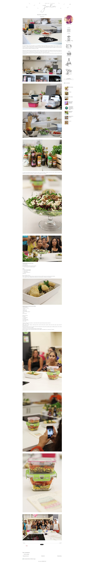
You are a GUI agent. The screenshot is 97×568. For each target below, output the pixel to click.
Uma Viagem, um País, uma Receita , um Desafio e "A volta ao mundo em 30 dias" (71, 108)
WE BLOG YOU (44, 561)
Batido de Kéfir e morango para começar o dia (71, 102)
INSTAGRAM (69, 29)
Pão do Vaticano (71, 96)
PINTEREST (68, 30)
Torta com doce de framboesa (71, 116)
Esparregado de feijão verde (70, 111)
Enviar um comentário (26, 554)
